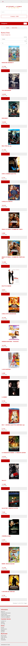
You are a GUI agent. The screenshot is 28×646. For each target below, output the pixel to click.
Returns (2, 622)
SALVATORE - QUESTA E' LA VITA (10, 508)
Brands (2, 627)
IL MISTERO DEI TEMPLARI (8, 591)
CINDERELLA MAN (6, 536)
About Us (3, 611)
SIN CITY (4, 480)
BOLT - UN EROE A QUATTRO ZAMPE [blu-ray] (13, 425)
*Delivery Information (6, 613)
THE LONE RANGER (6, 90)
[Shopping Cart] (24, 1)
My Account (3, 635)
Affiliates (3, 630)
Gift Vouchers (4, 629)
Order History (4, 637)
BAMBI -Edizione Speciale (8, 563)
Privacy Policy (4, 614)
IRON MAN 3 (5, 118)
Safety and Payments (5, 615)
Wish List (3, 638)
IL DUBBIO (4, 397)
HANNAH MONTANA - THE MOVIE (10, 341)
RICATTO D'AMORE (6, 286)
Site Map (3, 623)
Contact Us (3, 621)
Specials (3, 631)
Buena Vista (14, 27)
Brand (7, 27)
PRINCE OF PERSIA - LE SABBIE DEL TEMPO (12, 229)
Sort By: (25, 37)
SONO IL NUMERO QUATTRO (9, 173)
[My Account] (21, 1)
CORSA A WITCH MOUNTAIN (9, 313)
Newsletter (3, 639)
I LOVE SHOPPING (6, 369)
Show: (25, 41)
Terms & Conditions (5, 617)
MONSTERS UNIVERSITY (8, 62)
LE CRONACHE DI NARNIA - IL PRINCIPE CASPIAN (14, 452)
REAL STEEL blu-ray (6, 146)
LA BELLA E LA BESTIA (7, 201)
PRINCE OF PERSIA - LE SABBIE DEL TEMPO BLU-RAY (13, 257)
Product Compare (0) (5, 35)
